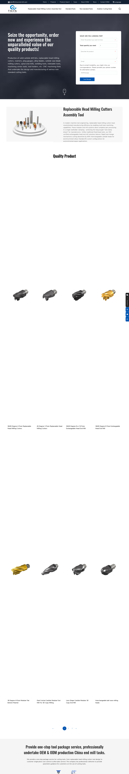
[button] (53, 728)
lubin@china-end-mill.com (18, 2)
